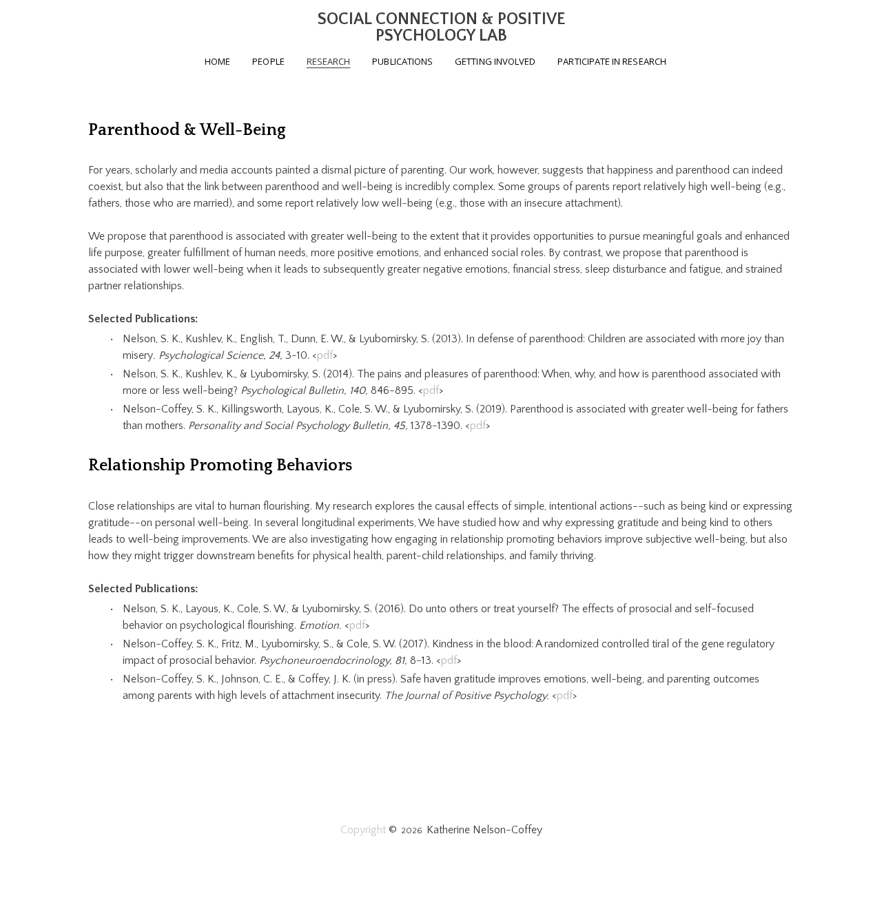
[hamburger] (28, 22)
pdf (325, 355)
